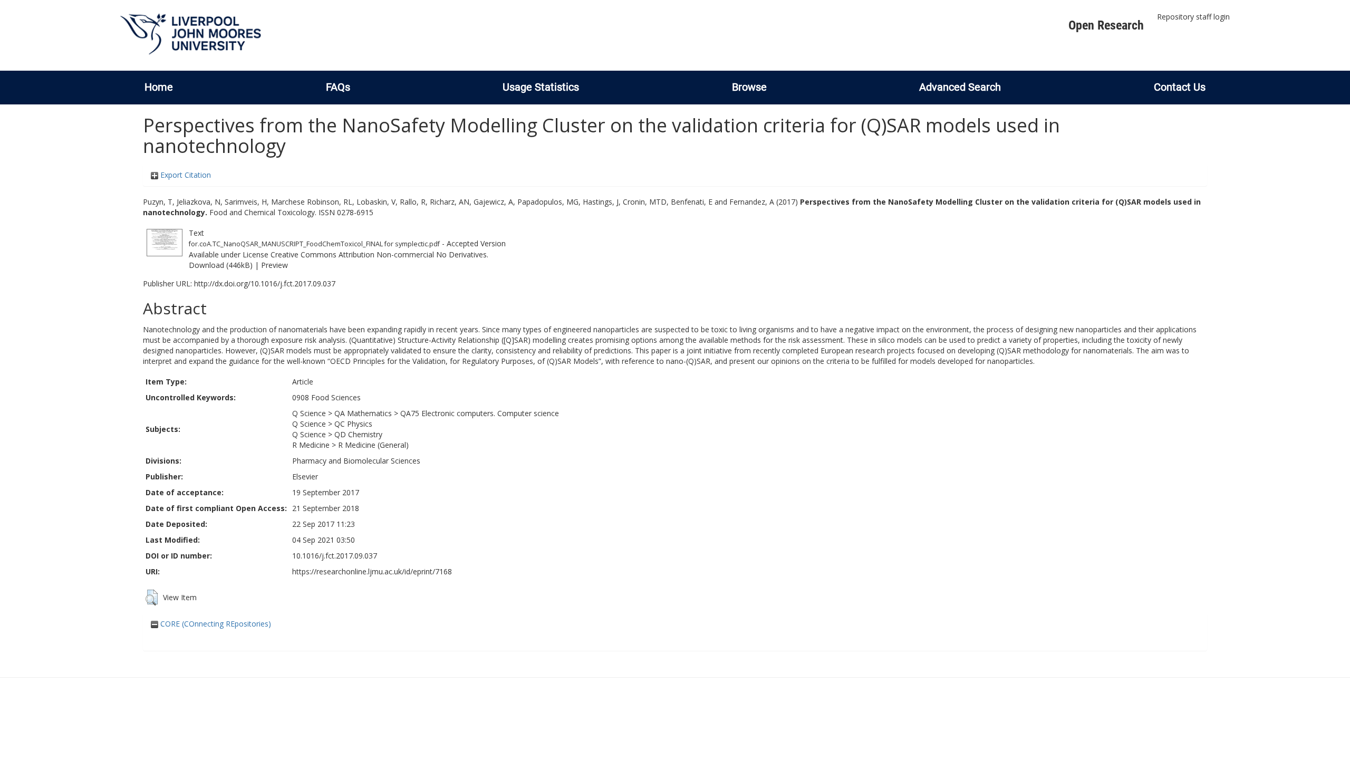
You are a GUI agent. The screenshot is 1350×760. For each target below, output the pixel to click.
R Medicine (311, 445)
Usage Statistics (541, 87)
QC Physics (353, 424)
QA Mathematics (363, 413)
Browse (749, 87)
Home (158, 87)
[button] (152, 597)
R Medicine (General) (373, 445)
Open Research (1106, 25)
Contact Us (1180, 87)
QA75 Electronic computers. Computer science (479, 413)
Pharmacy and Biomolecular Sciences (356, 461)
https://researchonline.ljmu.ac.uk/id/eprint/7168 (372, 571)
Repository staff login (1193, 17)
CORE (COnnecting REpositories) (214, 624)
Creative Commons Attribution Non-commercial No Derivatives (379, 254)
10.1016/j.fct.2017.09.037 (334, 556)
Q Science (309, 413)
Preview (274, 265)
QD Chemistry (358, 434)
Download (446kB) (221, 265)
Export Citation (184, 175)
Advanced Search (960, 87)
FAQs (338, 87)
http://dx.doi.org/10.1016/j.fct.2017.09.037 (264, 283)
